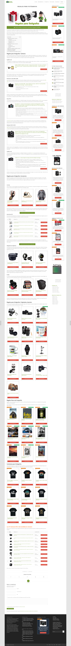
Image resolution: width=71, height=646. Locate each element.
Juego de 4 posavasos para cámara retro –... (12, 393)
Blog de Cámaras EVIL (56, 628)
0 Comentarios (30, 571)
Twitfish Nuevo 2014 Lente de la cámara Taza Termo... (12, 337)
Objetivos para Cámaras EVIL (57, 623)
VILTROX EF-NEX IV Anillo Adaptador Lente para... (25, 263)
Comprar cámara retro (57, 89)
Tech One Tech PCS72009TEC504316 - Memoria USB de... (41, 375)
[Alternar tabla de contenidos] (20, 37)
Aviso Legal (54, 617)
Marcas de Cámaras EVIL (56, 624)
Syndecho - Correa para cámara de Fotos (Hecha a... (27, 201)
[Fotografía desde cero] (13, 413)
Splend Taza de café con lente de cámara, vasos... (27, 337)
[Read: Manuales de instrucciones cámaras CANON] (52, 79)
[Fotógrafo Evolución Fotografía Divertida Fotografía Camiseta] (27, 474)
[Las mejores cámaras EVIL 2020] (0, 323)
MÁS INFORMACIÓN (43, 69)
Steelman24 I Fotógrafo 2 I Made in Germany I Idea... (41, 356)
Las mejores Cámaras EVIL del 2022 (27, 618)
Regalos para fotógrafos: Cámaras (12, 38)
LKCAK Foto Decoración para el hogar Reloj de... (26, 375)
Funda (10, 47)
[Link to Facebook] (62, 644)
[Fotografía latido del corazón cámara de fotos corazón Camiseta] (13, 512)
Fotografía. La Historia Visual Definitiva (26, 419)
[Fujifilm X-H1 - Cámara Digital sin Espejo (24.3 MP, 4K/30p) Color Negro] (11, 159)
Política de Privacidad (22, 606)
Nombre (18, 588)
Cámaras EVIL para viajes (26, 622)
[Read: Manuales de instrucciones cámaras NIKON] (52, 83)
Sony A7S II (9, 120)
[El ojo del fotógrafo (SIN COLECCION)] (27, 432)
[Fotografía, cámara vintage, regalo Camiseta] (41, 474)
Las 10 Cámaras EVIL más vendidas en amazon (14, 51)
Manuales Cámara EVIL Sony (56, 100)
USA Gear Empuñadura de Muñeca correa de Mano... (12, 201)
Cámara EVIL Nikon (55, 289)
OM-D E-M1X (9, 127)
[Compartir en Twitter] (19, 577)
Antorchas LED (11, 45)
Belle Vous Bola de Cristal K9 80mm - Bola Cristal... (41, 319)
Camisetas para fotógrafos (11, 50)
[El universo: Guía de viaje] (41, 451)
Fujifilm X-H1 (10, 42)
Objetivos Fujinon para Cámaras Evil (27, 640)
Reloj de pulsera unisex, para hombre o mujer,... (26, 356)
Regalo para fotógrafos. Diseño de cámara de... (41, 499)
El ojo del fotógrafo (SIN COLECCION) (25, 438)
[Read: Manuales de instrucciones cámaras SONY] (52, 76)
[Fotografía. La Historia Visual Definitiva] (27, 413)
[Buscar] (64, 2)
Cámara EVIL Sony (55, 286)
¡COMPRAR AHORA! (58, 93)
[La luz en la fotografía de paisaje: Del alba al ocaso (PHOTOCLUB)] (13, 451)
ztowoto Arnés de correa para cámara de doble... (41, 201)
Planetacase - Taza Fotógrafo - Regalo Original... (12, 356)
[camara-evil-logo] (10, 2)
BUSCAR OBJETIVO (58, 281)
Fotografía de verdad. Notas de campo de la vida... (12, 438)
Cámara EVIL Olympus (55, 287)
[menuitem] (36, 2)
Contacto (54, 616)
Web (17, 594)
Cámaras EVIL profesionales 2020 (27, 623)
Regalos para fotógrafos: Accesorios (13, 43)
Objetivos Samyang (55, 301)
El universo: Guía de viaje (40, 456)
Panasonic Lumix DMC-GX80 (12, 40)
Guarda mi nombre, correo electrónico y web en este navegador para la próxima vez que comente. (19, 597)
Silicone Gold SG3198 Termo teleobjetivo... (11, 375)
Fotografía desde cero (11, 419)
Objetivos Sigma (54, 299)
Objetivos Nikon (54, 298)
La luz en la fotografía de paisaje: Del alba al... (12, 457)
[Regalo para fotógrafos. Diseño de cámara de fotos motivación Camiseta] (41, 493)
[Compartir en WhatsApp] (27, 577)
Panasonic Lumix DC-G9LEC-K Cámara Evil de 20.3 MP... (57, 38)
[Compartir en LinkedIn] (35, 577)
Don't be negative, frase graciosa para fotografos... (12, 480)
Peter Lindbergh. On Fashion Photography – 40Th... (40, 438)
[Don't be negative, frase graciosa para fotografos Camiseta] (13, 474)
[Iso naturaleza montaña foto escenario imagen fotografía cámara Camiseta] (27, 493)
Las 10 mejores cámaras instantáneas (59, 73)
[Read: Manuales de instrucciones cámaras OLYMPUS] (52, 86)
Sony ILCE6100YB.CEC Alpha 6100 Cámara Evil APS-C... (58, 19)
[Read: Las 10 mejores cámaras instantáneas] (52, 74)
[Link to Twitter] (63, 644)
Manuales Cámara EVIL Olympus (57, 101)
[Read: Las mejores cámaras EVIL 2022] (52, 71)
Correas (10, 44)
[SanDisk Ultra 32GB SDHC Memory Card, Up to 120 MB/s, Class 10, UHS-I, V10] (58, 237)
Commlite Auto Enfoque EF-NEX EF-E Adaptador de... (12, 263)
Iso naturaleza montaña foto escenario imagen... (26, 499)
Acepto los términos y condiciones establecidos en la (16, 606)
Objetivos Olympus (55, 302)
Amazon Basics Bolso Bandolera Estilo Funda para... (41, 291)
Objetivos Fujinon (55, 303)
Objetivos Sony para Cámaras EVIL (27, 630)
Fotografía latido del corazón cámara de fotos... (12, 518)
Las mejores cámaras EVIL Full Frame (28, 619)
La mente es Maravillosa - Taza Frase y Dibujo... (41, 337)
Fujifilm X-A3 (10, 39)
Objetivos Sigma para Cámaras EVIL (27, 633)
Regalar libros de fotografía (11, 49)
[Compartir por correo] (44, 577)
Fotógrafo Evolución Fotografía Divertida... (27, 480)
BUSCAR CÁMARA (58, 94)
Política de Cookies (56, 618)
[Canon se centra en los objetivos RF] (70, 323)
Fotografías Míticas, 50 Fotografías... (25, 457)
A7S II (41, 100)
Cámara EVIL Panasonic (56, 292)
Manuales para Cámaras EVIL (57, 626)
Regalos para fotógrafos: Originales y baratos (14, 48)
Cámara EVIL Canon (55, 288)
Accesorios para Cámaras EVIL (57, 625)
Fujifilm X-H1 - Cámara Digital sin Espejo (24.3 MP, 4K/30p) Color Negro (28, 157)
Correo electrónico (19, 591)
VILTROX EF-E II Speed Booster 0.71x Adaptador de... (40, 263)
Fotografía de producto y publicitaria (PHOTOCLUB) (40, 419)
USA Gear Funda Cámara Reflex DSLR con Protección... (12, 291)
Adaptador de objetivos (12, 46)
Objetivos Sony (54, 296)
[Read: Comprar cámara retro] (52, 89)
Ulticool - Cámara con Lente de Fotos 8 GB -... (26, 319)
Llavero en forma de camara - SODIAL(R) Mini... (12, 319)
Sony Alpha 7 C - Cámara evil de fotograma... (57, 57)
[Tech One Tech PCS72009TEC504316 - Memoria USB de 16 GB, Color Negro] (41, 368)
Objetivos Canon (54, 297)
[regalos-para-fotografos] (27, 18)
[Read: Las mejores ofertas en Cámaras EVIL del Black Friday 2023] (52, 68)
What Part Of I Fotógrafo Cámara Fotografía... (27, 518)
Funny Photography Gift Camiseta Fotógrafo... (41, 518)
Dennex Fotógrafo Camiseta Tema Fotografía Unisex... (12, 499)
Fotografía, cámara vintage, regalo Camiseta (41, 480)
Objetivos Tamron (55, 300)
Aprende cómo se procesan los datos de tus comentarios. (29, 611)
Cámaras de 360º (55, 627)
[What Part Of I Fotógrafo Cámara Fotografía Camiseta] (27, 512)
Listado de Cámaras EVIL (56, 622)
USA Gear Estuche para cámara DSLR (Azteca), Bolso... (26, 291)
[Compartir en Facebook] (11, 577)
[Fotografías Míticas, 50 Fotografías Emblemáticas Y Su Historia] (27, 451)
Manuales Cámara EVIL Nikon (56, 102)
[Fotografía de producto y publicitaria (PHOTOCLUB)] (41, 413)
